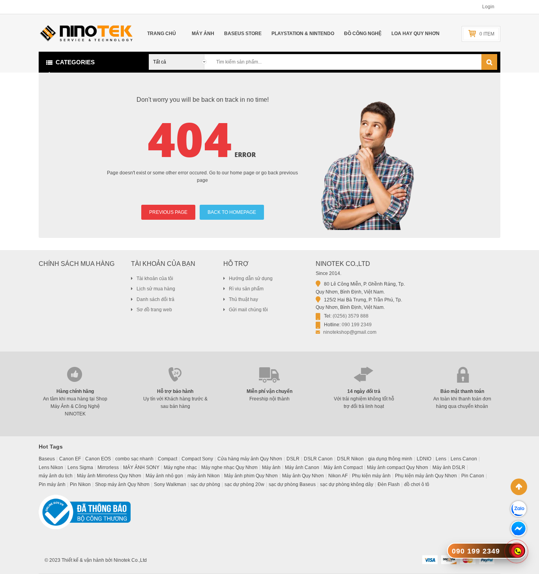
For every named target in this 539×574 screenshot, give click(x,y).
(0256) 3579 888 (351, 316)
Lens (441, 459)
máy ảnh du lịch (56, 476)
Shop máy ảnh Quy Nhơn (122, 484)
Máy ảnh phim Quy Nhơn (251, 476)
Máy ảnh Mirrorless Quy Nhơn (109, 476)
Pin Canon (472, 476)
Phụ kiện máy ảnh (371, 476)
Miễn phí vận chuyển (269, 391)
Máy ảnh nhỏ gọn (164, 476)
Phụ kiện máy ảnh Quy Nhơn (426, 476)
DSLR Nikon (350, 459)
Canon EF (70, 459)
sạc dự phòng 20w (244, 484)
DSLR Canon (318, 459)
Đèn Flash (389, 484)
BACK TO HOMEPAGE (232, 212)
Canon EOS (98, 459)
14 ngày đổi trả (363, 391)
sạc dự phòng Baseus (292, 484)
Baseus (47, 459)
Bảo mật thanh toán (462, 391)
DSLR (292, 459)
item (486, 34)
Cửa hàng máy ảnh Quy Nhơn (249, 459)
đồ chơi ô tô (416, 484)
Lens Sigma (80, 467)
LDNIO (424, 459)
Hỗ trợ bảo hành (175, 391)
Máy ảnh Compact (343, 467)
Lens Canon (464, 459)
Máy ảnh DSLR (448, 467)
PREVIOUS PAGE (168, 212)
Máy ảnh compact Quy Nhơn (397, 467)
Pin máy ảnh (52, 484)
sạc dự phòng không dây (346, 484)
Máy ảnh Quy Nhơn (303, 476)
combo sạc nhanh (134, 459)
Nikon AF (338, 476)
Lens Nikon (51, 467)
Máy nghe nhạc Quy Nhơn (229, 467)
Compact (167, 459)
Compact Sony (197, 459)
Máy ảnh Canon (302, 467)
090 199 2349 (357, 324)
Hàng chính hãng (75, 391)
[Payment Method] (430, 559)
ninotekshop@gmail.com (349, 332)
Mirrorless (108, 467)
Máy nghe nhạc (180, 467)
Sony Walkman (170, 484)
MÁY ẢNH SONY (141, 467)
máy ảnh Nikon (203, 476)
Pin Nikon (80, 484)
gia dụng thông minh (390, 459)
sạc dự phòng (205, 484)
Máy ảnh (271, 467)
